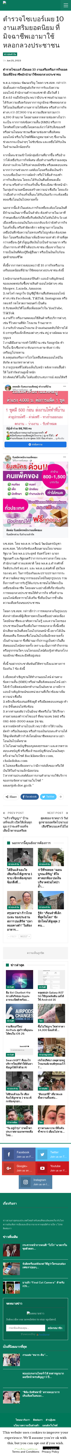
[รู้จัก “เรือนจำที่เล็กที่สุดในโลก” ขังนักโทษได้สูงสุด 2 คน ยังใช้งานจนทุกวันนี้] (51, 900)
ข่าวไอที (10, 987)
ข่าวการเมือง (12, 1122)
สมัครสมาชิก (55, 1328)
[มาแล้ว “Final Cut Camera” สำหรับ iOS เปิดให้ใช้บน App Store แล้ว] (11, 1287)
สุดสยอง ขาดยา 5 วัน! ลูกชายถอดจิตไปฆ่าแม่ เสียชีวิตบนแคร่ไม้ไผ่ (53, 822)
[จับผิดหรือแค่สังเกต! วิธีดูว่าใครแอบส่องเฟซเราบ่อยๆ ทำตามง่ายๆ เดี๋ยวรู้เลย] (11, 1269)
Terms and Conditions (25, 1451)
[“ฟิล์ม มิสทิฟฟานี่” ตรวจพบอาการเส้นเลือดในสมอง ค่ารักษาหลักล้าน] (11, 1397)
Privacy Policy (50, 1451)
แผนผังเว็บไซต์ (50, 1425)
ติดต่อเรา (38, 1419)
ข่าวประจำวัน (10, 54)
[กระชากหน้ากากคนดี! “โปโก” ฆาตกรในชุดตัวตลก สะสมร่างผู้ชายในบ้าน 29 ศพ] (11, 1250)
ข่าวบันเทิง (43, 1089)
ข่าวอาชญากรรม (45, 1055)
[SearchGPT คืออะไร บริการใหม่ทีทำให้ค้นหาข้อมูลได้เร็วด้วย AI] (19, 1047)
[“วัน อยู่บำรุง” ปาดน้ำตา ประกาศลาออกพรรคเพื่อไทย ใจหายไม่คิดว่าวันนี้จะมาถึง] (19, 1114)
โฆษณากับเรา (23, 1419)
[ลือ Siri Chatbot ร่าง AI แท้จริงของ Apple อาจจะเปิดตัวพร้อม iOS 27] (19, 979)
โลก (40, 1021)
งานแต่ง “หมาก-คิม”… (35, 1354)
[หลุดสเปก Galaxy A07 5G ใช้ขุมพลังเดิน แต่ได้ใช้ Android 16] (51, 979)
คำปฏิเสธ (50, 1419)
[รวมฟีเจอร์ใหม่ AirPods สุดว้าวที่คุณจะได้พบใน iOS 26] (19, 1013)
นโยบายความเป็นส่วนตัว (26, 1425)
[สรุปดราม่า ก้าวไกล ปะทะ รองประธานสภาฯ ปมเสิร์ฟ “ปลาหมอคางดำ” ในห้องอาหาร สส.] (20, 900)
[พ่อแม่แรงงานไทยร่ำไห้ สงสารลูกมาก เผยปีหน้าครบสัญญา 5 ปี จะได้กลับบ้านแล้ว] (11, 1378)
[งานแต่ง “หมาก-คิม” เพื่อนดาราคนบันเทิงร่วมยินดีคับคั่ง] (11, 1360)
